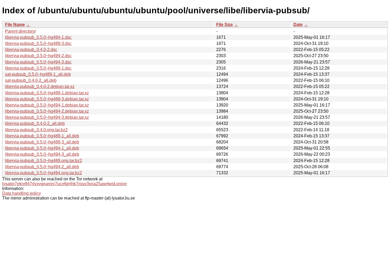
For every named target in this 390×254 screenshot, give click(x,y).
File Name (15, 24)
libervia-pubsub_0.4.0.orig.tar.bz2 (36, 130)
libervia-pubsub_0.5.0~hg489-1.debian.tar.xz (47, 93)
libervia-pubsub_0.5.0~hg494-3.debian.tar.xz (47, 117)
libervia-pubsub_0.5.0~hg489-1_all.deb (42, 136)
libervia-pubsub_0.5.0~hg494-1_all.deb (42, 148)
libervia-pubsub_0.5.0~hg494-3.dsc (38, 62)
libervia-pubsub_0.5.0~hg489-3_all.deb (42, 142)
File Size (224, 24)
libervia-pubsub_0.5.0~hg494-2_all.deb (42, 166)
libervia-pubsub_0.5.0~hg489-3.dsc (38, 43)
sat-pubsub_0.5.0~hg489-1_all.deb (38, 74)
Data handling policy (21, 193)
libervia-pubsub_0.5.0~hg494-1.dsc (38, 37)
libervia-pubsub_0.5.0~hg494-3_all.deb (42, 154)
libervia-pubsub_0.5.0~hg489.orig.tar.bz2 (43, 160)
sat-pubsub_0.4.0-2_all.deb (31, 80)
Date (298, 24)
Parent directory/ (20, 31)
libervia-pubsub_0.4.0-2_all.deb (35, 123)
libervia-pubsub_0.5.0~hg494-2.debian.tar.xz (47, 111)
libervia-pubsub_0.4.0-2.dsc (31, 49)
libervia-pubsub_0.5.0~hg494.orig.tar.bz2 (43, 173)
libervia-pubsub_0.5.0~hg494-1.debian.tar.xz (47, 105)
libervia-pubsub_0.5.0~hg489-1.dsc (38, 68)
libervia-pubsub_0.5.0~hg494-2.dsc (38, 55)
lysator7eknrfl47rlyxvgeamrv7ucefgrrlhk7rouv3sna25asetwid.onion (64, 183)
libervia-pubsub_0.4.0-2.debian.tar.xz (40, 86)
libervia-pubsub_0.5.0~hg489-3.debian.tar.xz (47, 99)
